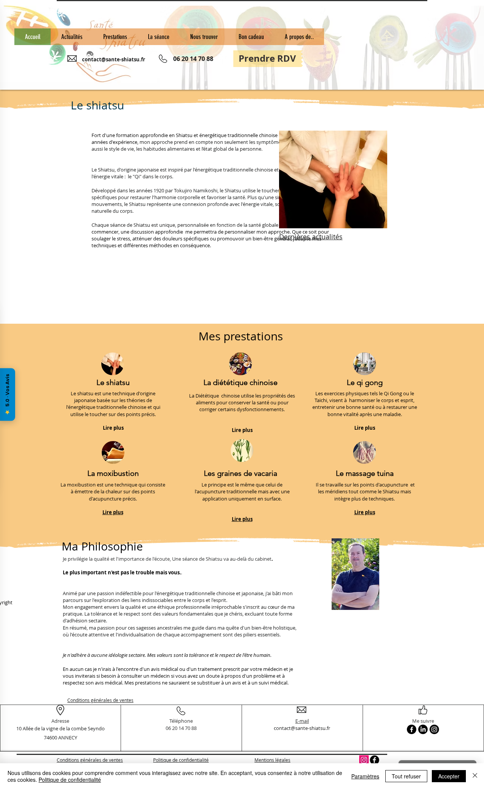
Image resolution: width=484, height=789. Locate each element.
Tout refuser (406, 776)
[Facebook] (411, 729)
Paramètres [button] (365, 776)
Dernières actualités (311, 236)
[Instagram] (434, 729)
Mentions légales (272, 760)
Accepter (448, 776)
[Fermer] (474, 776)
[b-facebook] (374, 760)
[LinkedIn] (423, 729)
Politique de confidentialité (181, 760)
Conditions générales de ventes (100, 700)
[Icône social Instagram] (364, 760)
